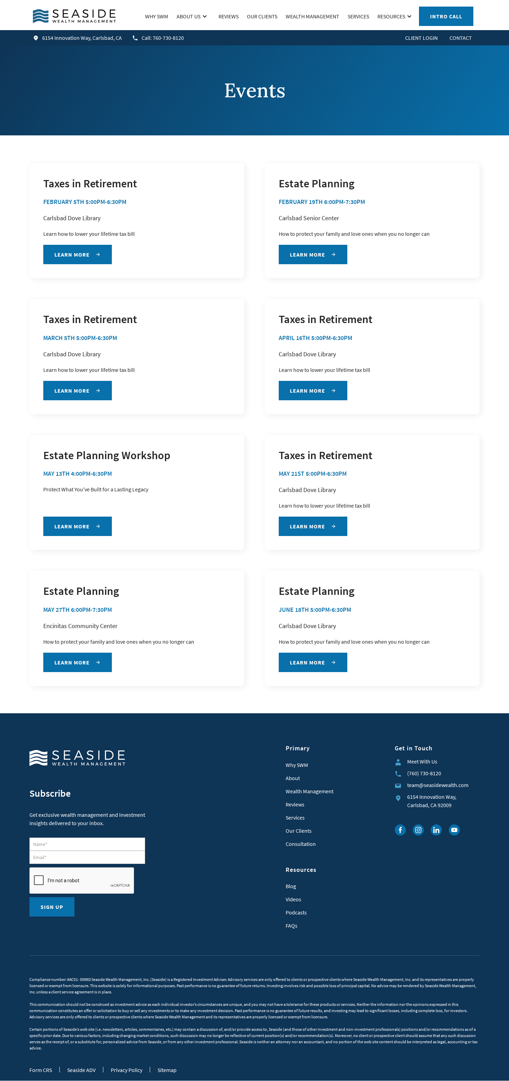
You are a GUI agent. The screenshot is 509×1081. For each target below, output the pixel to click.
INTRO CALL (446, 16)
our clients (262, 16)
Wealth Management (309, 791)
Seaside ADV (81, 1069)
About (293, 778)
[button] (193, 16)
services (358, 16)
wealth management (312, 16)
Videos (293, 899)
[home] (74, 16)
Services (295, 817)
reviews (228, 16)
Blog (291, 886)
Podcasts (296, 912)
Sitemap (167, 1069)
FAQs (291, 925)
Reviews (295, 804)
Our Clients (299, 830)
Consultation (301, 843)
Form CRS (40, 1069)
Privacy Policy (126, 1069)
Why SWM (297, 764)
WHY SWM (156, 16)
